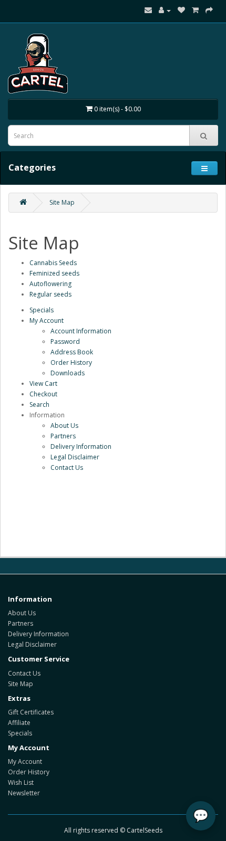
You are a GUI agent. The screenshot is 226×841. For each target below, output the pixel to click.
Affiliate (19, 722)
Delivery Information (80, 446)
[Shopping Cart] (195, 10)
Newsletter (24, 793)
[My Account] (165, 10)
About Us (64, 425)
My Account (46, 320)
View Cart (43, 383)
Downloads (67, 373)
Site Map (62, 202)
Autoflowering (50, 283)
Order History (71, 362)
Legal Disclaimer (74, 457)
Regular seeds (50, 294)
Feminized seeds (54, 273)
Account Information (80, 331)
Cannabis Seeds (53, 262)
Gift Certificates (31, 712)
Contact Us (66, 467)
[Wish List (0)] (181, 10)
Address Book (71, 352)
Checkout (43, 394)
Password (65, 341)
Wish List (21, 782)
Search (39, 404)
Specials (41, 310)
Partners (63, 436)
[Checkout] (209, 10)
